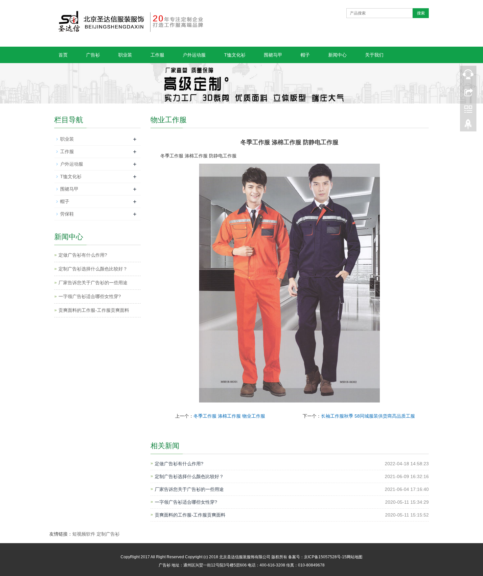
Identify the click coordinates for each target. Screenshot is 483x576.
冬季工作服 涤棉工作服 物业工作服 (229, 416)
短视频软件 (83, 534)
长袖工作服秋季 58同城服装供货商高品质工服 (368, 416)
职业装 (125, 55)
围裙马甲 (273, 55)
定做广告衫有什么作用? (179, 463)
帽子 (305, 55)
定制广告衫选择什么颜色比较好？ (189, 476)
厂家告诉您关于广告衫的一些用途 (189, 489)
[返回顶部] (468, 126)
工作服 (157, 55)
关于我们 (374, 55)
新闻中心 (337, 55)
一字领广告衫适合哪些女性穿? (186, 502)
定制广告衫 (108, 534)
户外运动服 (194, 55)
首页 (63, 55)
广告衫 (93, 55)
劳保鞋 (67, 214)
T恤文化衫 (234, 55)
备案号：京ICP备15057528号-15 (317, 557)
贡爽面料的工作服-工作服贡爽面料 (190, 515)
